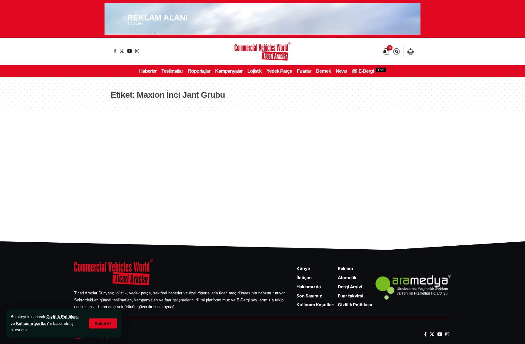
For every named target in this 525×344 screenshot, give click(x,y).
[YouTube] (129, 51)
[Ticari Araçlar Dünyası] (262, 51)
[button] (103, 323)
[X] (121, 51)
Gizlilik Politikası (62, 316)
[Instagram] (137, 51)
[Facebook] (115, 51)
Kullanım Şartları (32, 323)
